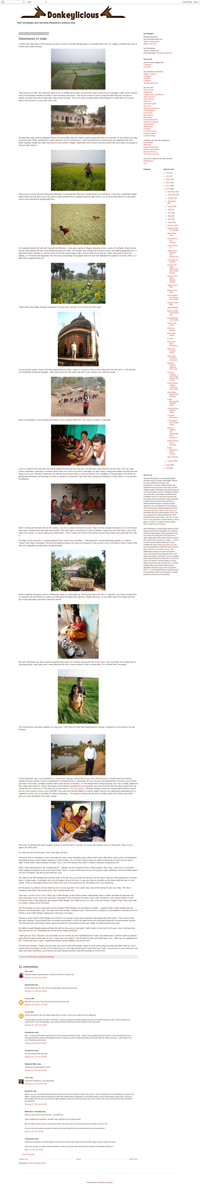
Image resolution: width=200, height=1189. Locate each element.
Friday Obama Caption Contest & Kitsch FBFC (173, 386)
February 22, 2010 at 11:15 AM (36, 1005)
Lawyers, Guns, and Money (154, 95)
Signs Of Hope (172, 457)
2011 (168, 186)
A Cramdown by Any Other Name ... (173, 423)
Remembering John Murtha (173, 319)
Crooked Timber (150, 136)
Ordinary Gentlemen (151, 122)
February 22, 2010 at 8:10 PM (36, 1025)
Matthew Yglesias (150, 74)
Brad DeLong (148, 90)
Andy (27, 1078)
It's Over (170, 339)
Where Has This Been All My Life (172, 358)
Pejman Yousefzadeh (151, 149)
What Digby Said (171, 234)
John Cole (147, 106)
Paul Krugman (149, 99)
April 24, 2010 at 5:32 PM (34, 1131)
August (170, 206)
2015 (168, 173)
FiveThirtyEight (149, 110)
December (172, 192)
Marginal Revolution (151, 147)
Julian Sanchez (149, 97)
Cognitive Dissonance (172, 416)
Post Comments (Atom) (37, 1163)
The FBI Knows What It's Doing (173, 410)
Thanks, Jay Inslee (171, 324)
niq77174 (152, 44)
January (171, 461)
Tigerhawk (147, 145)
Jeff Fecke (147, 101)
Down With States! (171, 334)
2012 (168, 183)
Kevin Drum (148, 113)
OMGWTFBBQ (172, 308)
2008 (168, 468)
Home (78, 1159)
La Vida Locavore (150, 131)
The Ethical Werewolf (164, 53)
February (171, 225)
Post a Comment (28, 1154)
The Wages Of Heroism (172, 261)
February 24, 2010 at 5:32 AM (36, 1070)
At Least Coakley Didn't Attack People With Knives (172, 376)
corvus (27, 998)
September (172, 201)
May (169, 216)
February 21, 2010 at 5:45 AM (36, 978)
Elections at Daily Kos (152, 108)
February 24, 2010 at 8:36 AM (36, 1084)
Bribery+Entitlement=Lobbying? (173, 313)
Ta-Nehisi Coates (150, 104)
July (169, 210)
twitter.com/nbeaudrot (151, 42)
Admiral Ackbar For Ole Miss (173, 229)
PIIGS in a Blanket (171, 329)
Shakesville (148, 92)
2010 (168, 189)
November (172, 195)
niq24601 (162, 524)
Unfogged (147, 81)
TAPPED (147, 78)
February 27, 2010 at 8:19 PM (36, 1104)
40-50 (135, 910)
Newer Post (23, 1159)
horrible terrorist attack (38, 895)
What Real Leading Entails (171, 351)
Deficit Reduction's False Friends (172, 451)
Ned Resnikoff (149, 124)
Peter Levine (148, 127)
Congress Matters (150, 133)
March (170, 222)
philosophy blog (168, 545)
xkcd (145, 163)
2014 (168, 176)
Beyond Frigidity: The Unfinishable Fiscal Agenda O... (173, 433)
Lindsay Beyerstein (151, 120)
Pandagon (147, 76)
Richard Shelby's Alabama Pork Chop (172, 366)
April (170, 219)
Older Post (133, 1159)
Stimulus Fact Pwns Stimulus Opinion (172, 279)
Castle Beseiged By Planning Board (173, 402)
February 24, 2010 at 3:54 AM (36, 1057)
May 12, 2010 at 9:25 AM (34, 1150)
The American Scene (151, 154)
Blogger (110, 1182)
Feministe (147, 129)
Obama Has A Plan (172, 286)
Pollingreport (148, 161)
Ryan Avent (148, 117)
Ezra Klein (147, 67)
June (170, 213)
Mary (27, 971)
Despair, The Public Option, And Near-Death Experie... (172, 269)
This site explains (77, 788)
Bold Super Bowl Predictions (172, 344)
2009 (168, 465)
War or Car (147, 570)
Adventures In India (172, 291)
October (171, 198)
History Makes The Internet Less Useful (172, 297)
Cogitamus (148, 65)
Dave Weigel (148, 142)
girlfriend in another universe (159, 549)
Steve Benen (148, 115)
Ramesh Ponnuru (150, 152)
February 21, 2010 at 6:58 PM (36, 991)
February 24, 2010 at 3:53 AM (36, 1043)
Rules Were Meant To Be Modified (173, 394)
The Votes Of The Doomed (172, 240)
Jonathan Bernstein (151, 83)
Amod (27, 1012)
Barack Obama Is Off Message (172, 443)
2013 (168, 179)
